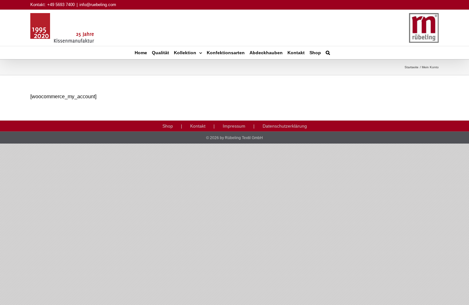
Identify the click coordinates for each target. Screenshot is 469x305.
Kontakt (197, 126)
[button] (328, 52)
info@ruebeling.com (97, 4)
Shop (167, 126)
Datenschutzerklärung (285, 126)
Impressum (234, 126)
